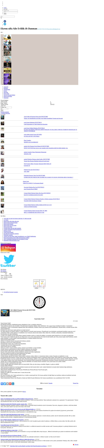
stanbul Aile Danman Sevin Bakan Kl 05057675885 (36, 146)
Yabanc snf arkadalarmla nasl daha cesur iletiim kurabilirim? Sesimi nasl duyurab (43, 118)
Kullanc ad (3, 107)
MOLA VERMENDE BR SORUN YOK (34, 212)
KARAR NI (27, 165)
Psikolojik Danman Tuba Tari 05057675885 (34, 175)
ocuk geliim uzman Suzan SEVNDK (33, 134)
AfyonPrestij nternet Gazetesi (11, 292)
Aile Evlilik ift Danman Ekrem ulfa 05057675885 (36, 116)
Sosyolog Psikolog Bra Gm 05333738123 (34, 187)
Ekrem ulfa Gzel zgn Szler (10, 225)
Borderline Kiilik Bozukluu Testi (11, 240)
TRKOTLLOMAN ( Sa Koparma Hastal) (33, 183)
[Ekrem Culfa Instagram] (8, 251)
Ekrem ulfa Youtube (8, 224)
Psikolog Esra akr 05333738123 (31, 169)
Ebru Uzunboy (27, 140)
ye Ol (5, 7)
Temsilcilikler (7, 89)
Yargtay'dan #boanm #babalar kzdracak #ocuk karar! (36, 161)
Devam (76, 444)
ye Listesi (6, 220)
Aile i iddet (26, 171)
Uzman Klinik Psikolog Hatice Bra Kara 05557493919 (37, 193)
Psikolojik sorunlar (8, 235)
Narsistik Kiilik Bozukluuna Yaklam (32, 200)
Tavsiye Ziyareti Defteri (9, 95)
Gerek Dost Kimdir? (8, 232)
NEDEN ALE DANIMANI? (31, 142)
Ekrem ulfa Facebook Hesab (10, 222)
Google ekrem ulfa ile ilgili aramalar (12, 228)
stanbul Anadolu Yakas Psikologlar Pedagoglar (35, 152)
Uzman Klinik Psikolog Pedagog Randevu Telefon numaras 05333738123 (42, 199)
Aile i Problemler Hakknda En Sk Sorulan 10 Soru (16, 239)
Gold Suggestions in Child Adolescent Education (35, 124)
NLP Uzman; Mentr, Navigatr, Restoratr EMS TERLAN (37, 163)
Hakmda (6, 88)
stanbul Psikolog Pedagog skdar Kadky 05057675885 (37, 159)
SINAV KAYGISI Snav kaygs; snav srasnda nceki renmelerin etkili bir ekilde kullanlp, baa (46, 148)
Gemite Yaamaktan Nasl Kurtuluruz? (12, 229)
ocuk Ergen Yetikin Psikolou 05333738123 (34, 128)
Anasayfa (6, 86)
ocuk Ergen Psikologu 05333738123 (33, 122)
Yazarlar (50, 383)
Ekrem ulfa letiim (8, 96)
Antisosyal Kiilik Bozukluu (30, 206)
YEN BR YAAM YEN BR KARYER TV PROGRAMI (17, 218)
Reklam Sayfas (7, 231)
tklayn (24, 391)
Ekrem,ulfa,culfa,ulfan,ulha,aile (11, 221)
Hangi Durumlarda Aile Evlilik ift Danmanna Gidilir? (16, 237)
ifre (1, 109)
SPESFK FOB (27, 154)
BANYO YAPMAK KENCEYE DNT (33, 195)
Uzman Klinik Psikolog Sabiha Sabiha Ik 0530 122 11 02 (38, 204)
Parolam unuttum (5, 112)
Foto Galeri (6, 93)
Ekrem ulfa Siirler (8, 226)
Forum (5, 91)
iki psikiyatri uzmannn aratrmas (11, 233)
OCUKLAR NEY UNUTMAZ (31, 136)
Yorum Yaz (75, 383)
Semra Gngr (26, 181)
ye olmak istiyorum (5, 113)
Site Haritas (3, 270)
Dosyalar (6, 92)
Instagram (6, 97)
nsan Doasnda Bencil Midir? (31, 189)
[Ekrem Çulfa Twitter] (8, 268)
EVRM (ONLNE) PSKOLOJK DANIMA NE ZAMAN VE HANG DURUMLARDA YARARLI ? (48, 177)
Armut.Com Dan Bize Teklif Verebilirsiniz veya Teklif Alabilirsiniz (20, 236)
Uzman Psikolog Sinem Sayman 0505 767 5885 (35, 210)
